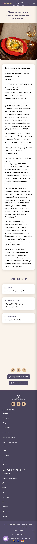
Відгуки (5, 432)
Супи (4, 488)
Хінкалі (5, 502)
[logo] (18, 3)
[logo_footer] (18, 397)
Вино (4, 450)
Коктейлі (5, 455)
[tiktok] (18, 370)
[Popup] (34, 3)
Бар (3, 460)
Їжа (3, 446)
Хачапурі (5, 497)
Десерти (5, 511)
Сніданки (6, 473)
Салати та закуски (9, 478)
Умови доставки (8, 437)
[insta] (13, 370)
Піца (4, 492)
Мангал (5, 507)
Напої (4, 465)
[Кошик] (28, 3)
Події (4, 423)
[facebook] (24, 370)
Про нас (5, 413)
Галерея (5, 418)
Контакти (6, 428)
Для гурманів (7, 483)
